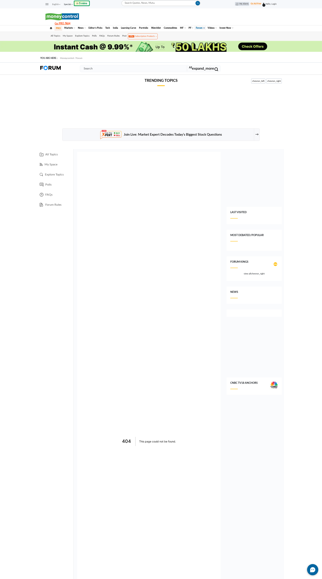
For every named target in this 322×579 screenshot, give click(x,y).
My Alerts (244, 4)
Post (124, 36)
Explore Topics (82, 36)
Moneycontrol (67, 58)
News (81, 28)
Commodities (170, 28)
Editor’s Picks (95, 28)
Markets (68, 28)
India (115, 28)
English (55, 4)
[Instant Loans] (82, 3)
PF (190, 28)
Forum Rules (113, 36)
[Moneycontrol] (62, 16)
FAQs (102, 36)
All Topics (55, 36)
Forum (199, 28)
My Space (67, 36)
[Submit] (197, 3)
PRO (58, 28)
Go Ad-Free (256, 4)
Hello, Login (270, 4)
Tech (107, 28)
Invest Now (226, 28)
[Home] (51, 28)
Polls (94, 36)
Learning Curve (128, 28)
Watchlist (156, 28)
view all (254, 274)
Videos (211, 28)
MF (182, 28)
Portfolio (143, 28)
